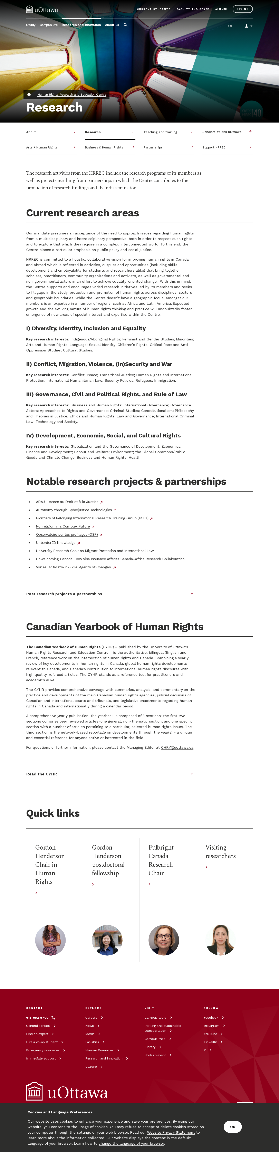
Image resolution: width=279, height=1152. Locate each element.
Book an (155, 1055)
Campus (155, 1017)
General (38, 1026)
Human (99, 1050)
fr (230, 25)
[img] (42, 9)
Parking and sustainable (163, 1028)
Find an (37, 1034)
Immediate (41, 1058)
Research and (103, 1058)
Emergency (42, 1050)
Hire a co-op (41, 1042)
